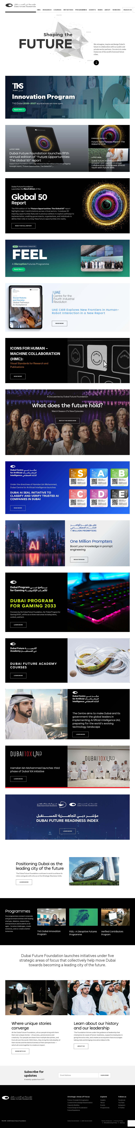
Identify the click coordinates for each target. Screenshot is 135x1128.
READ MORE (59, 323)
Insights (103, 1100)
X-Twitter (121, 1107)
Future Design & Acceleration (77, 1107)
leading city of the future (84, 965)
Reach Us (128, 10)
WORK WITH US (20, 1051)
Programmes (81, 10)
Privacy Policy (118, 1121)
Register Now (79, 559)
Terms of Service (106, 1121)
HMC (39, 10)
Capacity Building (73, 1105)
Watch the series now (67, 420)
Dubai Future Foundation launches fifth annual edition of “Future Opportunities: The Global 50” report (39, 156)
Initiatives (68, 10)
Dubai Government (73, 1121)
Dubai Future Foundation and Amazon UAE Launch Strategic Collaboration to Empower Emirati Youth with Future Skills (108, 164)
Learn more (80, 734)
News (100, 10)
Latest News (14, 149)
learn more (18, 675)
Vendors (116, 10)
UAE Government (86, 1121)
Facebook (121, 1100)
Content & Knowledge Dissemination (80, 1102)
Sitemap (122, 1122)
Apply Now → (18, 269)
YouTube (121, 1102)
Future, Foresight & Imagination (78, 1100)
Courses (57, 10)
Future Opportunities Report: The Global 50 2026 (108, 143)
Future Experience (74, 1110)
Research (47, 10)
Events (92, 10)
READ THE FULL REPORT (23, 226)
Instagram (121, 1105)
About (107, 10)
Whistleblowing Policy (110, 1122)
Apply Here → (19, 109)
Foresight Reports (99, 138)
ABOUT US (81, 1046)
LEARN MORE (18, 625)
